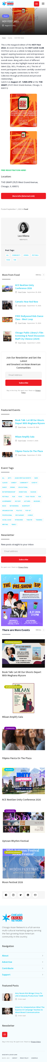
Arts (9, 478)
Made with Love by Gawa (9, 1055)
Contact (14, 1058)
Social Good (6, 520)
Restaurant (19, 515)
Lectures (27, 501)
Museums (37, 501)
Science (30, 515)
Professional (7, 515)
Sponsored (19, 520)
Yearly (13, 524)
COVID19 (34, 483)
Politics (19, 510)
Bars (36, 478)
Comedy (13, 483)
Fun (15, 260)
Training (39, 520)
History (18, 501)
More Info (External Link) (23, 196)
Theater (29, 520)
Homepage (34, 1058)
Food (6, 16)
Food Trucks (30, 497)
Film (13, 497)
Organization (7, 510)
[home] (7, 4)
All (7, 255)
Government (6, 501)
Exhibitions (23, 492)
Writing (5, 524)
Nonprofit (26, 506)
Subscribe (36, 4)
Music (4, 506)
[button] (43, 4)
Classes (5, 483)
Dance (4, 487)
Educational (23, 487)
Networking (14, 506)
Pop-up (28, 510)
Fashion (33, 492)
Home (4, 38)
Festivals (35, 255)
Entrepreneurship (8, 492)
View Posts (23, 239)
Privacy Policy (23, 567)
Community (16, 255)
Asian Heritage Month (23, 478)
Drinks (26, 255)
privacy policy (24, 1058)
